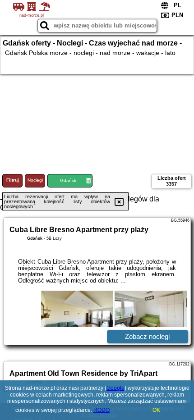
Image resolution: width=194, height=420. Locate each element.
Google (115, 388)
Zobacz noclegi (147, 336)
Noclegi (35, 180)
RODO (101, 410)
